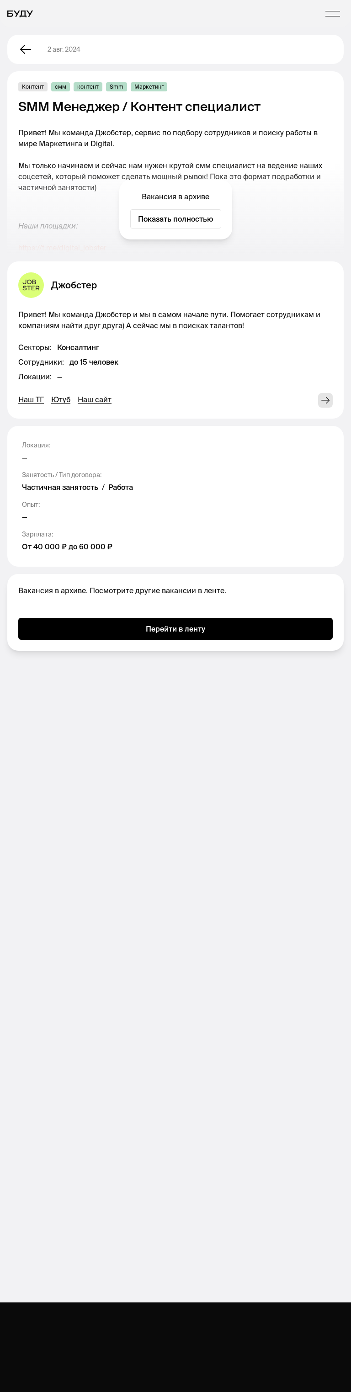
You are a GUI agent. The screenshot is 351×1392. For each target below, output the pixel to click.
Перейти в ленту (175, 629)
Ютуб (60, 399)
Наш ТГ (31, 399)
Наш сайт (95, 399)
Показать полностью (175, 219)
